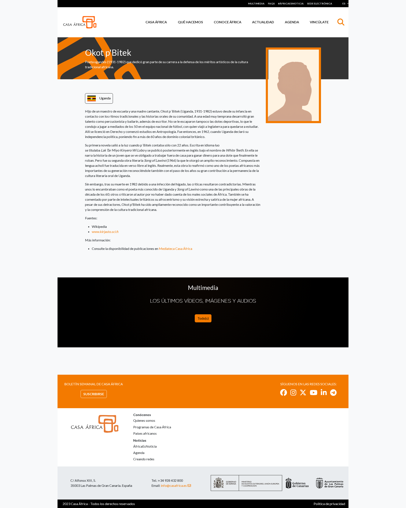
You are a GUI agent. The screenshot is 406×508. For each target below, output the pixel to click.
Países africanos (145, 433)
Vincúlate (319, 22)
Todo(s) (203, 318)
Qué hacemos (190, 22)
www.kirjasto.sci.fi (105, 232)
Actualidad (263, 22)
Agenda (292, 22)
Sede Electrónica (319, 3)
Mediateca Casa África (175, 248)
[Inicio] (81, 22)
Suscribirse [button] (93, 394)
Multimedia (256, 3)
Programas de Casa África (152, 427)
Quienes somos (144, 420)
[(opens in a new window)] (283, 392)
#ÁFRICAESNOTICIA (291, 3)
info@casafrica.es (174, 485)
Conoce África (227, 22)
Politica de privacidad (329, 504)
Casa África (156, 22)
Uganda (105, 98)
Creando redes (143, 459)
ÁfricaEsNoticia (145, 446)
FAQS (271, 3)
